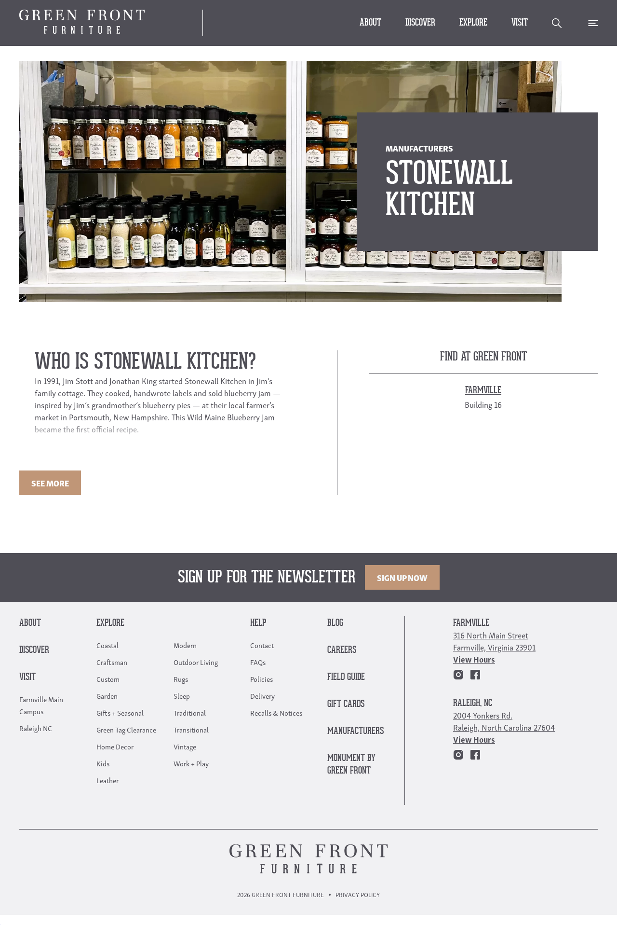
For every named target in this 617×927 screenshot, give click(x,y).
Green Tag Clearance (126, 729)
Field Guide (346, 677)
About (370, 22)
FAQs (258, 661)
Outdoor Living (196, 661)
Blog (335, 623)
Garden (107, 695)
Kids (102, 763)
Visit (519, 22)
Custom (108, 678)
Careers (341, 650)
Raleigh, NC (472, 703)
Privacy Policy (357, 894)
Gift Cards (345, 704)
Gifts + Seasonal (120, 712)
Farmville (471, 623)
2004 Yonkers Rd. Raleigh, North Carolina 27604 (504, 720)
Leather (107, 780)
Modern (185, 644)
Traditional (190, 712)
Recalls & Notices (276, 712)
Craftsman (111, 661)
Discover (420, 22)
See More (50, 482)
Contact (262, 644)
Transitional (191, 729)
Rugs (181, 678)
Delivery (262, 695)
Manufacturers (355, 731)
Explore (473, 22)
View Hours (474, 658)
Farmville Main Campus (41, 705)
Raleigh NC (35, 727)
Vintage (185, 746)
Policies (261, 678)
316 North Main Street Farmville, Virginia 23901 (494, 640)
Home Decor (115, 746)
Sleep (182, 695)
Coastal (107, 644)
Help (258, 623)
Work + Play (191, 763)
